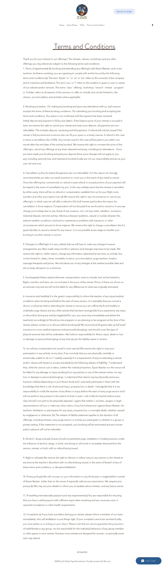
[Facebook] (152, 25)
